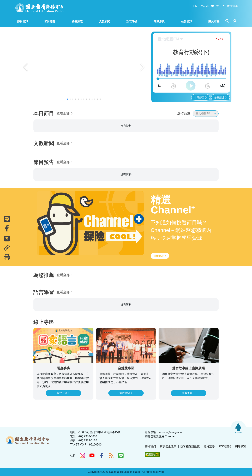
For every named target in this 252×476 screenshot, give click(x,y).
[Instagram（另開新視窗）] (82, 455)
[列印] (6, 257)
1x (159, 85)
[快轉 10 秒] (207, 86)
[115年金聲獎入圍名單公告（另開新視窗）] (84, 67)
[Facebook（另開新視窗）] (101, 455)
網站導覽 (240, 446)
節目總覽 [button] (49, 21)
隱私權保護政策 (190, 446)
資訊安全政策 (168, 446)
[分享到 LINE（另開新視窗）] (6, 218)
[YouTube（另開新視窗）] (92, 455)
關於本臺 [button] (213, 21)
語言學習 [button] (132, 21)
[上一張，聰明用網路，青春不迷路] (25, 67)
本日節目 (199, 97)
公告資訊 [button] (186, 21)
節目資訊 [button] (22, 21)
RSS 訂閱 (225, 446)
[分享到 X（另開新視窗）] (7, 238)
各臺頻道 (219, 97)
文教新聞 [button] (104, 21)
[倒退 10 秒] (173, 86)
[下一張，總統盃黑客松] (142, 67)
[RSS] (111, 455)
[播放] (190, 86)
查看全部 (63, 113)
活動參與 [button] (159, 21)
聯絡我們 (150, 446)
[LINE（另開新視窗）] (121, 455)
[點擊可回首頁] (39, 7)
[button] (67, 99)
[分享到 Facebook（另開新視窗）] (7, 228)
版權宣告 (209, 446)
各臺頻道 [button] (77, 21)
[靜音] (222, 85)
